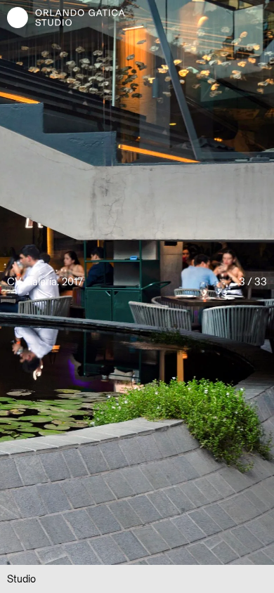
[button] (68, 282)
